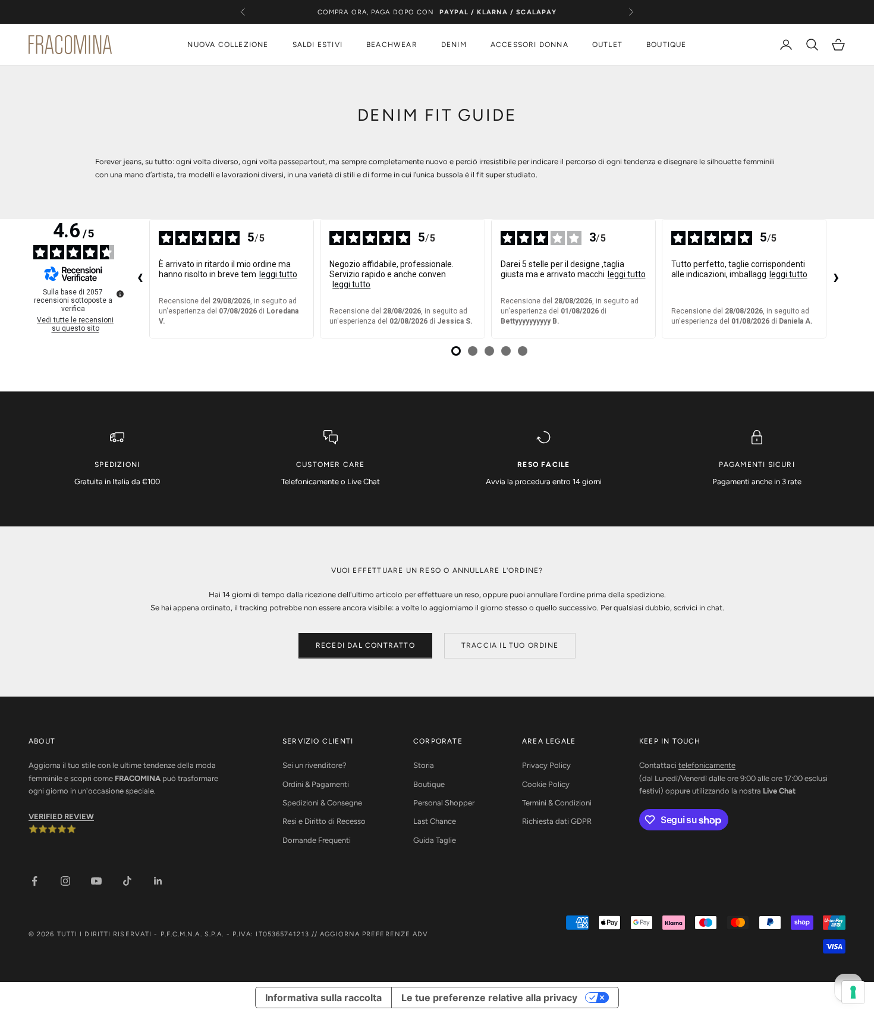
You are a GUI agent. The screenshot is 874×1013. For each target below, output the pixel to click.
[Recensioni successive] (836, 279)
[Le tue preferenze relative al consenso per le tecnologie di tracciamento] (853, 992)
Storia (423, 765)
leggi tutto (278, 274)
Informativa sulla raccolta (323, 997)
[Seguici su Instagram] (65, 881)
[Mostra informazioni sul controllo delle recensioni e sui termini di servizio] (120, 294)
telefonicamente (706, 765)
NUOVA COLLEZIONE (227, 44)
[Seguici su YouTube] (96, 881)
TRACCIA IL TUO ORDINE (509, 645)
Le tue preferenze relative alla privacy (489, 997)
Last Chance (434, 821)
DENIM (454, 44)
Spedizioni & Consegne (322, 802)
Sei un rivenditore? (314, 765)
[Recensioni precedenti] (139, 279)
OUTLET (607, 44)
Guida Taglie (434, 840)
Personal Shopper (443, 802)
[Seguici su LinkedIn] (158, 881)
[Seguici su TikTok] (127, 881)
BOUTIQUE (666, 44)
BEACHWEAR (391, 44)
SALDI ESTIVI (317, 44)
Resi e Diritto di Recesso (324, 821)
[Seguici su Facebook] (34, 881)
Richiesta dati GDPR (557, 821)
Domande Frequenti (316, 840)
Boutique (429, 784)
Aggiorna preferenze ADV (374, 934)
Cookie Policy (546, 784)
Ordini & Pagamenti (315, 784)
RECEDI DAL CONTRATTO (365, 645)
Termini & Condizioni (557, 802)
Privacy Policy (546, 765)
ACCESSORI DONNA (529, 44)
